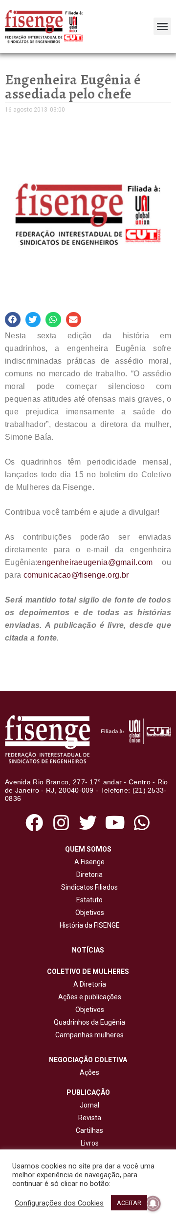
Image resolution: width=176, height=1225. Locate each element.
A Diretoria (88, 984)
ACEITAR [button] (129, 1202)
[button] (162, 26)
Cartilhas (89, 1130)
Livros (90, 1143)
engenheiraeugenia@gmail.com (95, 562)
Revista (89, 1118)
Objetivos (88, 912)
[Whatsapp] (142, 823)
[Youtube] (115, 823)
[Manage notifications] (153, 1203)
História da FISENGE (88, 925)
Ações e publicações (88, 997)
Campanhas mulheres (88, 1035)
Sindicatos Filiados (88, 887)
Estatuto (88, 900)
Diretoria (88, 874)
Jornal (89, 1105)
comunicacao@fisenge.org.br (76, 575)
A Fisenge (88, 862)
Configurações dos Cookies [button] (59, 1203)
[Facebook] (33, 823)
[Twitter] (87, 823)
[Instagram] (60, 823)
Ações (88, 1072)
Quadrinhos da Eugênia (88, 1022)
